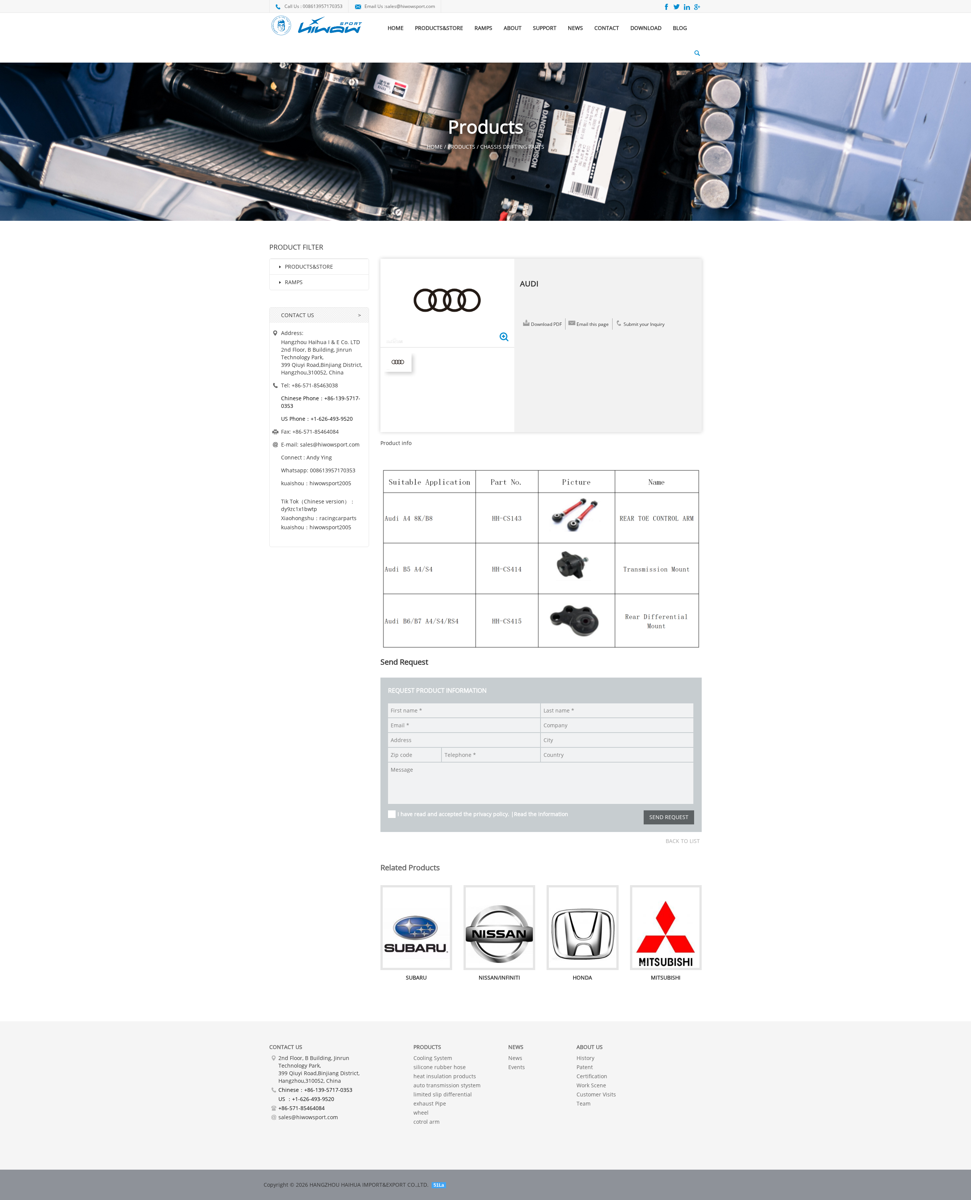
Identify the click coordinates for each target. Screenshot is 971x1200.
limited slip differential (442, 1094)
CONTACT (606, 27)
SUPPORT (544, 27)
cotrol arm (426, 1121)
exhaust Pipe (429, 1103)
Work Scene (591, 1085)
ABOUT (513, 27)
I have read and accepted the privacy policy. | (483, 814)
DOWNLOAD (645, 27)
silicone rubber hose (439, 1067)
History (585, 1058)
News (515, 1058)
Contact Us (285, 1047)
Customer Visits (596, 1094)
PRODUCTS (427, 1047)
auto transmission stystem (447, 1085)
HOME (396, 27)
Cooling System (432, 1058)
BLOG (680, 27)
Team (584, 1103)
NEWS (575, 27)
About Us (590, 1047)
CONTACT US (297, 315)
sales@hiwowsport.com (410, 6)
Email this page (593, 324)
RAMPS (483, 27)
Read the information (541, 814)
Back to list (683, 841)
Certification (592, 1076)
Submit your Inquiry (644, 324)
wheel (421, 1112)
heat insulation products (444, 1076)
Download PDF (546, 324)
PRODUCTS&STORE (439, 27)
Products (461, 146)
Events (516, 1067)
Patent (585, 1067)
